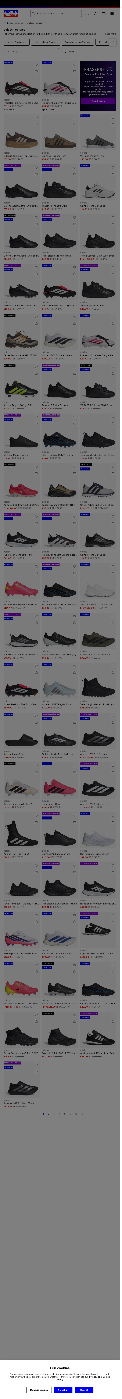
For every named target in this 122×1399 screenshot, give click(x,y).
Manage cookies (39, 1390)
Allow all (84, 1390)
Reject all (63, 1390)
